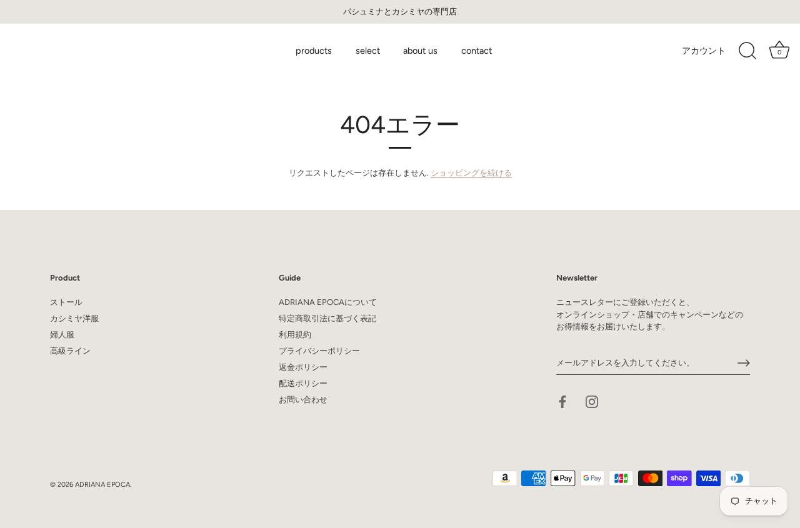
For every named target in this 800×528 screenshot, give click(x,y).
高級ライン (70, 351)
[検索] (747, 51)
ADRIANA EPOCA (102, 485)
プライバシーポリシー (319, 351)
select (368, 50)
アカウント (704, 50)
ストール (66, 302)
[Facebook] (562, 401)
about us (420, 50)
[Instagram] (592, 401)
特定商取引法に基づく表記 (327, 318)
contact (476, 50)
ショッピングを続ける (471, 172)
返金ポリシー (303, 367)
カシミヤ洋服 (74, 318)
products (314, 50)
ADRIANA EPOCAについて (328, 302)
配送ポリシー (303, 383)
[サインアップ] (744, 363)
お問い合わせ (303, 399)
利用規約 (295, 334)
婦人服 (62, 334)
